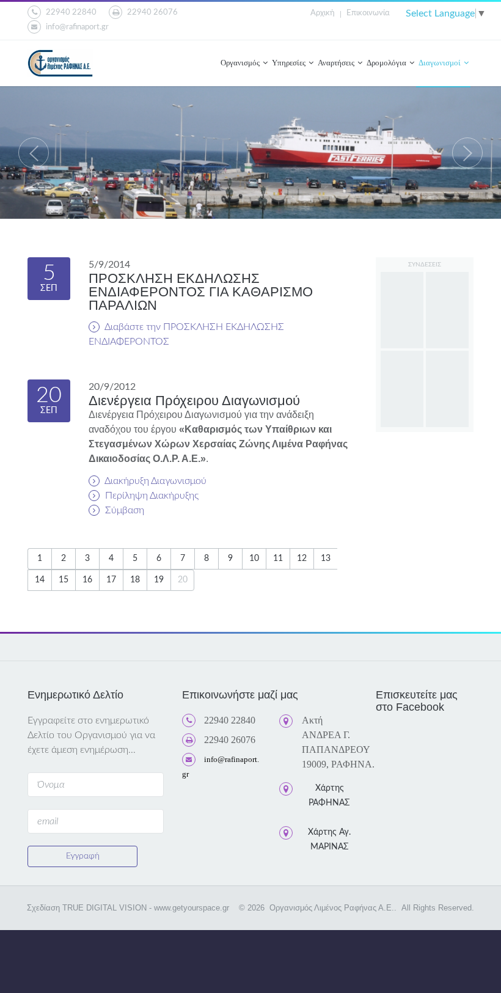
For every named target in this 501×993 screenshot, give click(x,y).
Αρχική (322, 13)
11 (278, 558)
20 (183, 580)
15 (63, 580)
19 (159, 580)
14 (40, 580)
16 (87, 580)
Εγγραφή (83, 856)
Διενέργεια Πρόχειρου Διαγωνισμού (194, 400)
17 (111, 580)
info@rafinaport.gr (77, 27)
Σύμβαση (123, 510)
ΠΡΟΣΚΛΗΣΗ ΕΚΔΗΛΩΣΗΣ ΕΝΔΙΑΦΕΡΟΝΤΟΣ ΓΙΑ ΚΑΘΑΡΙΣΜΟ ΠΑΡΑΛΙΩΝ (201, 292)
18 (135, 580)
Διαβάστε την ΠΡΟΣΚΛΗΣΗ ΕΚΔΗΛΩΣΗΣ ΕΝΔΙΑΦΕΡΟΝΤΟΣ (186, 334)
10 (254, 558)
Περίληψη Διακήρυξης (151, 495)
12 (302, 558)
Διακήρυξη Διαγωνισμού (155, 481)
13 (326, 558)
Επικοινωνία (368, 13)
